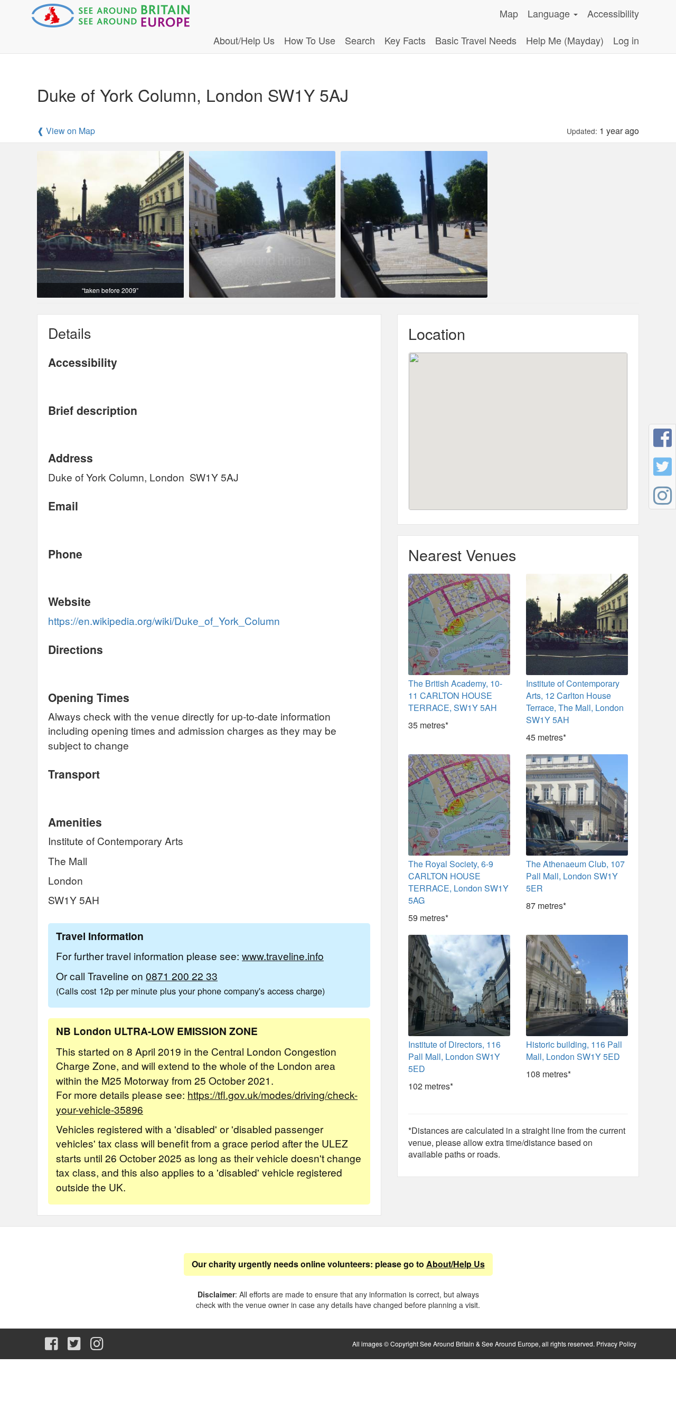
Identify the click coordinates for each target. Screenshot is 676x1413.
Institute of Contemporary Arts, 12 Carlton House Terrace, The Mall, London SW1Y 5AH (575, 701)
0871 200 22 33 (182, 976)
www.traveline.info (283, 956)
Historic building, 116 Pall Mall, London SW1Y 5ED (574, 1050)
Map (509, 13)
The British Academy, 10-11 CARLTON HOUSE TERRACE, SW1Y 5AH (455, 695)
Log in (626, 40)
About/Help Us (244, 40)
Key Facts (405, 40)
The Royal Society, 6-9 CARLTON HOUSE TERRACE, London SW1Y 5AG (458, 882)
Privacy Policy (616, 1343)
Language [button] (550, 13)
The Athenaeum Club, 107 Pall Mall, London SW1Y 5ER (575, 876)
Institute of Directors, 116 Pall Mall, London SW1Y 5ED (454, 1056)
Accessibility (613, 13)
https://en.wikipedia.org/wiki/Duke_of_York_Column (164, 620)
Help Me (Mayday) (565, 40)
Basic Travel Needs (476, 40)
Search (360, 40)
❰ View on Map (66, 131)
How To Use (309, 40)
